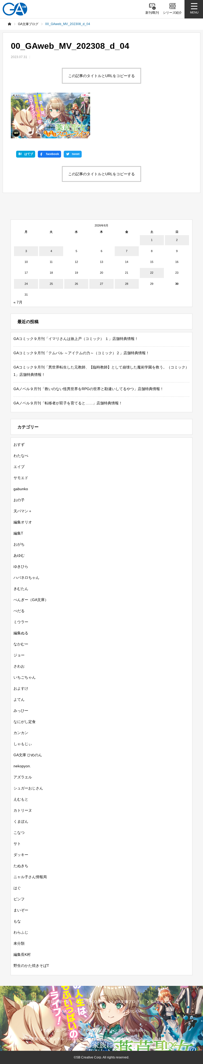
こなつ (19, 832)
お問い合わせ (155, 1039)
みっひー (20, 710)
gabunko (20, 489)
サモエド (20, 478)
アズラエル (22, 777)
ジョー (19, 655)
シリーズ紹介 (92, 1002)
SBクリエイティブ (59, 1030)
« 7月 (17, 302)
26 (76, 283)
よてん (19, 699)
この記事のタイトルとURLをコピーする (101, 76)
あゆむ (19, 555)
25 (51, 283)
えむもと (20, 799)
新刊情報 (27, 1002)
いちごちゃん (24, 677)
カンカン (20, 733)
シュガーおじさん (28, 788)
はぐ (17, 888)
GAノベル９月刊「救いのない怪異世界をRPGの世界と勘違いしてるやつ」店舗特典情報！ (88, 389)
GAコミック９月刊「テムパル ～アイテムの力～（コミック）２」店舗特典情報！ (81, 353)
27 (101, 283)
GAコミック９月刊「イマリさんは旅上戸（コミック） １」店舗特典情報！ (75, 339)
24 (26, 283)
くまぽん (20, 821)
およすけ (20, 688)
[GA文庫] (15, 9)
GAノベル (69, 1011)
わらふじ (20, 932)
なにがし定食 (24, 722)
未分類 (19, 943)
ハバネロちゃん (26, 577)
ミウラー (20, 622)
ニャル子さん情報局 (30, 877)
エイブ (19, 467)
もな (17, 921)
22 (151, 272)
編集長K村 (22, 954)
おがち (19, 544)
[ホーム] (9, 24)
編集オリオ (22, 522)
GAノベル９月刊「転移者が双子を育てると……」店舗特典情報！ (67, 403)
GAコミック (100, 1011)
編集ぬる (20, 633)
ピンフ (19, 899)
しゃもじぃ (22, 744)
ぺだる (19, 611)
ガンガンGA (132, 1011)
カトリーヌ (22, 810)
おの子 (19, 500)
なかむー (20, 644)
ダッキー (20, 855)
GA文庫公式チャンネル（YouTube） (116, 1030)
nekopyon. (22, 766)
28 (126, 283)
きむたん (20, 589)
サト (17, 843)
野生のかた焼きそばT (31, 965)
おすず (19, 444)
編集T (18, 533)
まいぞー (20, 910)
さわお (19, 666)
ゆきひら (20, 566)
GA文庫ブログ (127, 1002)
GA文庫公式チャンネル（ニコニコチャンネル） (65, 1039)
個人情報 (124, 1039)
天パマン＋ (22, 511)
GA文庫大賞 (161, 1002)
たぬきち (20, 866)
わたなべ (20, 455)
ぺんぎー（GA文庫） (30, 600)
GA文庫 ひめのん (27, 755)
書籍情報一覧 (58, 1002)
